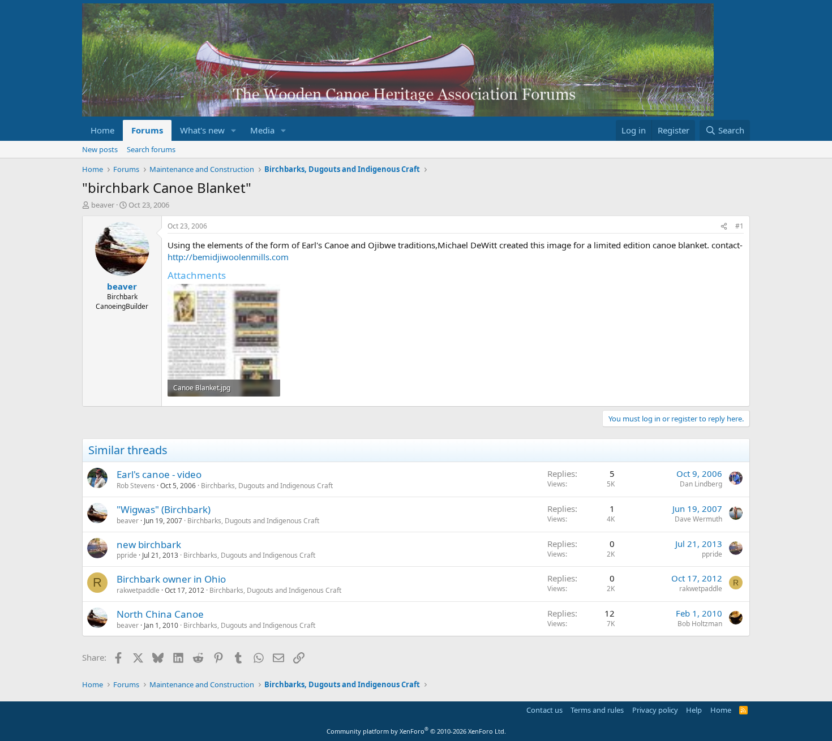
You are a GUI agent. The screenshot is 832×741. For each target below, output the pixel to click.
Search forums (151, 149)
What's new (202, 130)
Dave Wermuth (698, 519)
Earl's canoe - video (159, 474)
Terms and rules (597, 710)
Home (102, 130)
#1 (739, 226)
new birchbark (149, 544)
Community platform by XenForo (416, 731)
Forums (147, 130)
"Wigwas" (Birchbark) (164, 509)
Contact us (544, 710)
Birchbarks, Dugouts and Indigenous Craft (267, 485)
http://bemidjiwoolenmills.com (228, 256)
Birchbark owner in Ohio (171, 578)
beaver (102, 205)
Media (262, 130)
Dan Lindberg (701, 484)
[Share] (724, 226)
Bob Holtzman (699, 623)
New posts (100, 149)
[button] (234, 130)
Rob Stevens (136, 485)
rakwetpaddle (138, 590)
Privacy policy (655, 710)
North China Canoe (160, 614)
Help (694, 710)
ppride (127, 555)
